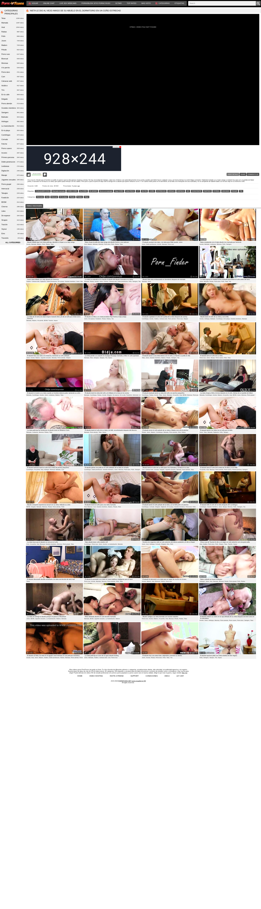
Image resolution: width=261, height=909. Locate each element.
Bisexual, (52, 469)
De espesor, (91, 319)
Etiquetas (179, 3)
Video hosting (96, 676)
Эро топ (184, 673)
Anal (47, 197)
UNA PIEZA (130, 191)
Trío (230, 281)
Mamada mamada (58, 191)
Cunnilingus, (145, 319)
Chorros (12, 207)
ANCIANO (225, 191)
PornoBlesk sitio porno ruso (95, 3)
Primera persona (12, 157)
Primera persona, (237, 469)
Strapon (186, 319)
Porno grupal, (66, 544)
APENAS (171, 191)
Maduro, (39, 244)
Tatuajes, (102, 358)
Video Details (233, 174)
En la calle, (123, 395)
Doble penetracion (12, 162)
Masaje (12, 175)
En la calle (12, 95)
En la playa (63, 197)
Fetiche (12, 144)
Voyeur (56, 320)
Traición (12, 225)
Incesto (12, 153)
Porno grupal (196, 395)
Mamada (40, 197)
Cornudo (12, 139)
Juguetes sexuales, (46, 358)
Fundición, (98, 319)
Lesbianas (12, 166)
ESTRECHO (161, 191)
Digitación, (43, 281)
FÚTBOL (216, 191)
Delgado (12, 99)
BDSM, (46, 320)
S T (138, 191)
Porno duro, (107, 244)
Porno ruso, (180, 319)
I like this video (29, 175)
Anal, (180, 395)
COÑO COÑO (72, 191)
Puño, (43, 244)
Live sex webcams (68, 3)
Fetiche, (163, 581)
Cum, (85, 244)
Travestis (12, 238)
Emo (12, 234)
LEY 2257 (180, 676)
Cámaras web (12, 81)
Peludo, (212, 281)
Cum (62, 469)
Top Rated (131, 3)
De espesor (12, 216)
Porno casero (12, 148)
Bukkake (12, 117)
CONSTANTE (196, 191)
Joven (149, 281)
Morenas (82, 281)
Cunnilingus (12, 135)
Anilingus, (207, 319)
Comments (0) (253, 174)
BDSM (12, 202)
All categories (12, 242)
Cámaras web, (36, 281)
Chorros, (106, 281)
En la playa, (61, 281)
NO (188, 191)
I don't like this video (45, 175)
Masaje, (213, 358)
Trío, (106, 358)
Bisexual (54, 197)
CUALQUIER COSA (43, 191)
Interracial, (136, 395)
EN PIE (144, 191)
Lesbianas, (213, 244)
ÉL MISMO (93, 191)
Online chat (48, 3)
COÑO (152, 191)
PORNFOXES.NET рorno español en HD (132, 681)
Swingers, (135, 281)
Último (118, 3)
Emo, (168, 544)
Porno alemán (12, 104)
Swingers (228, 244)
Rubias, (48, 244)
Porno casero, (219, 358)
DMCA (167, 676)
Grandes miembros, (70, 281)
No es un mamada (106, 191)
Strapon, (221, 544)
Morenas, (101, 244)
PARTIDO (207, 191)
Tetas (86, 197)
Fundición (12, 198)
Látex (12, 211)
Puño (62, 507)
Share (243, 174)
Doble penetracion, (151, 244)
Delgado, (109, 395)
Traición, (50, 320)
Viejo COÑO (119, 191)
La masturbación (12, 126)
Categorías (164, 3)
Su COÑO (83, 191)
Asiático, (29, 281)
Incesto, (29, 244)
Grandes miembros (12, 108)
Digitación (12, 171)
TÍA (241, 191)
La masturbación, (112, 544)
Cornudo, (156, 469)
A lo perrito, (40, 320)
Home (79, 676)
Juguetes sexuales (12, 180)
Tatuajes (225, 432)
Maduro (118, 618)
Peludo (72, 197)
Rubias (79, 197)
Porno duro (12, 72)
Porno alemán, (172, 319)
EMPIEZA (180, 191)
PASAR (234, 191)
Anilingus (12, 121)
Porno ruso (171, 244)
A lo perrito (12, 68)
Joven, (144, 244)
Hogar (35, 3)
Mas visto (146, 3)
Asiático (12, 86)
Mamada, (33, 244)
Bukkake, (213, 319)
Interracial (12, 189)
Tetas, (226, 281)
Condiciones (152, 676)
